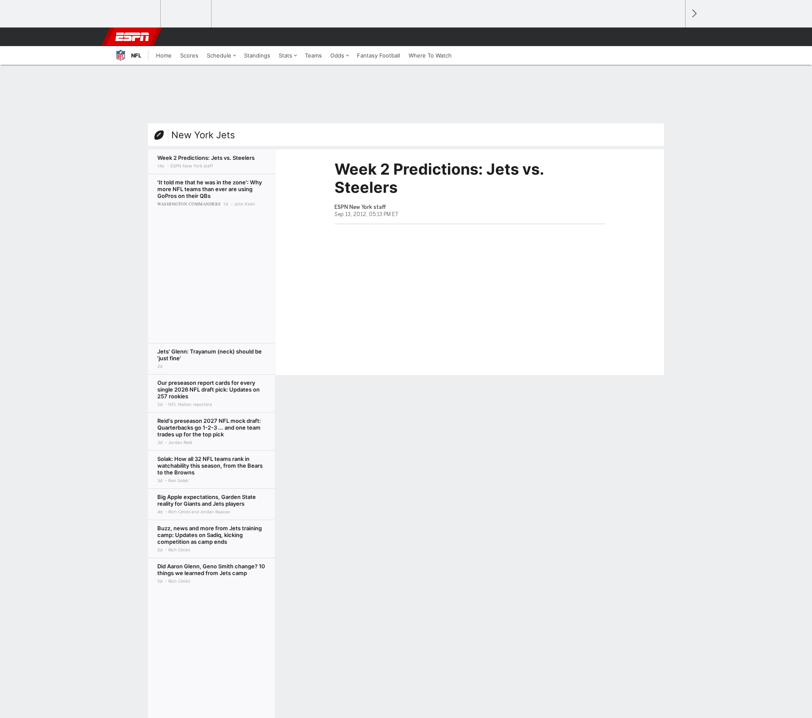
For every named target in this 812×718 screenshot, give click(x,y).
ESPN (132, 36)
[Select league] (135, 14)
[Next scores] (693, 13)
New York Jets (203, 134)
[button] (675, 36)
